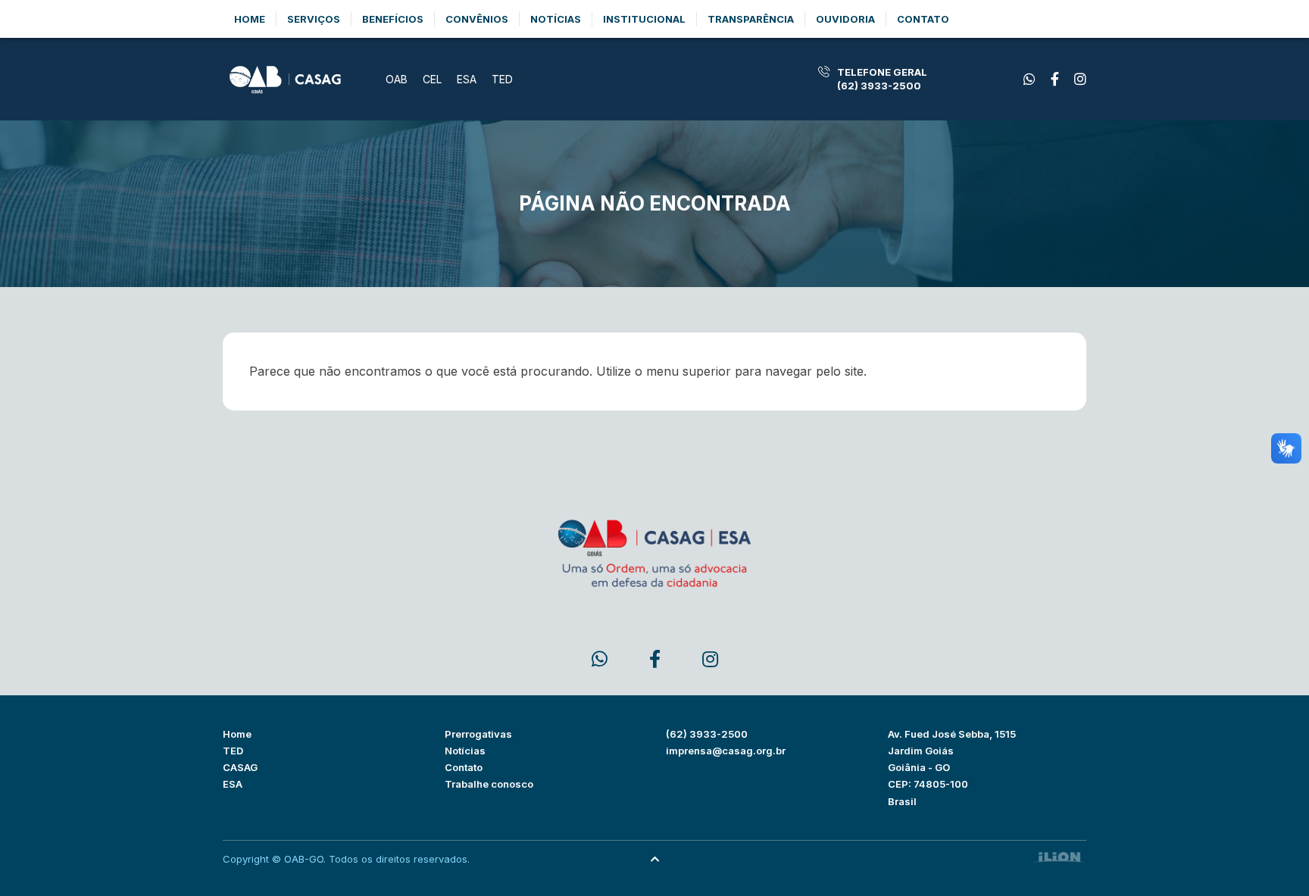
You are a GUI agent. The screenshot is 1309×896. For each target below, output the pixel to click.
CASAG (240, 767)
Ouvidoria (845, 19)
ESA (466, 79)
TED (502, 79)
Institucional (644, 19)
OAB (397, 79)
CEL (432, 79)
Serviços (313, 19)
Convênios (476, 19)
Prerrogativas (478, 734)
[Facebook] (1029, 79)
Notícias (555, 19)
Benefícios (392, 19)
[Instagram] (1080, 79)
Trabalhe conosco (489, 784)
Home (249, 19)
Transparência (751, 19)
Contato (923, 19)
